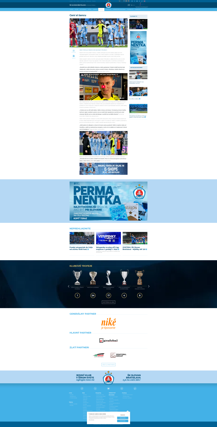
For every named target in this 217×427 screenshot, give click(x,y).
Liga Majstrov (137, 97)
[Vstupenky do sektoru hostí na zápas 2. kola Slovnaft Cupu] (138, 108)
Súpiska (71, 394)
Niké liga (136, 80)
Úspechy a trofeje (87, 396)
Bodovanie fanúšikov (114, 409)
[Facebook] (132, 1)
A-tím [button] (89, 9)
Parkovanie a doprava (101, 405)
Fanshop (94, 1)
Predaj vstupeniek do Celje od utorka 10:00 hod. (81, 248)
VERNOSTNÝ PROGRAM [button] (119, 9)
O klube (85, 401)
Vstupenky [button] (83, 9)
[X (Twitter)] (134, 1)
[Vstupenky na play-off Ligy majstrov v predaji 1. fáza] (108, 238)
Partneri (85, 409)
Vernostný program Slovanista (100, 408)
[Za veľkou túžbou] (138, 91)
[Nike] (108, 324)
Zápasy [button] (95, 9)
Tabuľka (71, 405)
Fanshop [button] (137, 9)
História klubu (108, 302)
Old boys (85, 399)
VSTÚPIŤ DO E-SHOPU (128, 394)
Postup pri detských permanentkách (113, 407)
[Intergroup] (98, 355)
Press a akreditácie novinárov (87, 406)
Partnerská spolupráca (88, 410)
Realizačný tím (73, 396)
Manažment (86, 402)
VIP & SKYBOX (100, 397)
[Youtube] (137, 1)
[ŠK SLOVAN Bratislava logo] (108, 4)
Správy (101, 9)
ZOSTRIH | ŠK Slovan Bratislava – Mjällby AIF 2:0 (134, 248)
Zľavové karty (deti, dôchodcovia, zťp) (100, 400)
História (85, 394)
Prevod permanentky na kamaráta (114, 404)
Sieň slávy (85, 397)
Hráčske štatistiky (73, 397)
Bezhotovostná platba (101, 402)
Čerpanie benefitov (114, 411)
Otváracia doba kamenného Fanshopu (127, 397)
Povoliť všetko (123, 420)
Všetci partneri (108, 364)
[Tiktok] (142, 1)
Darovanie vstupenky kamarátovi (100, 411)
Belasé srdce (88, 1)
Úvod (71, 9)
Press (74, 1)
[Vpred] (148, 286)
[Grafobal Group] (118, 355)
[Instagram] (139, 1)
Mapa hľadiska (100, 404)
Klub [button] (76, 9)
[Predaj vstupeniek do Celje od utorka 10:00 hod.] (82, 238)
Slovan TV (131, 245)
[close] (128, 412)
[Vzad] (68, 286)
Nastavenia (123, 414)
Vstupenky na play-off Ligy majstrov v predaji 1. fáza (107, 248)
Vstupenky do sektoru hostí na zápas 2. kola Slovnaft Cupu (137, 116)
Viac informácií (91, 419)
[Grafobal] (108, 340)
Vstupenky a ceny (100, 394)
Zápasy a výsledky (73, 403)
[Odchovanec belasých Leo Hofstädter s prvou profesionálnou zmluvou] (138, 74)
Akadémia (108, 9)
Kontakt (85, 404)
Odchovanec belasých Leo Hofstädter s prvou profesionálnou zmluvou (136, 82)
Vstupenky (137, 114)
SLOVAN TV (130, 9)
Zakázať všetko (123, 417)
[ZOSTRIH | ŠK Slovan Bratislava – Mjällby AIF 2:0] (135, 238)
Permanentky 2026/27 (101, 396)
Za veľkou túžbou (134, 99)
